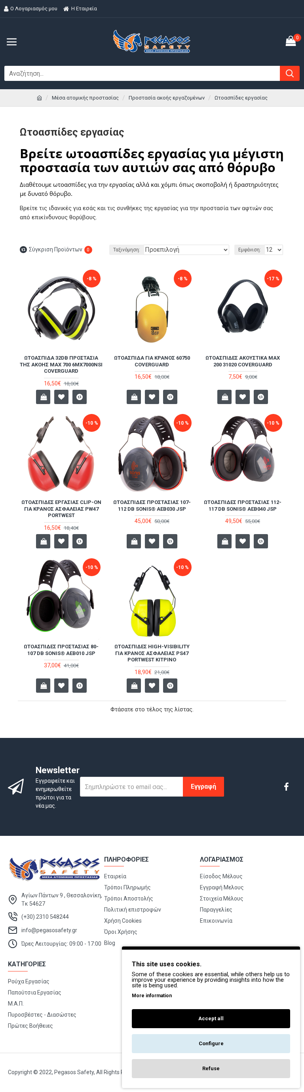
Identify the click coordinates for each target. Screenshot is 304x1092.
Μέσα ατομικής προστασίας (85, 98)
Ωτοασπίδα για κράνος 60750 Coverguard (152, 361)
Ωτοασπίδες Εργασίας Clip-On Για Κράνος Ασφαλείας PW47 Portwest (61, 509)
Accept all (211, 1018)
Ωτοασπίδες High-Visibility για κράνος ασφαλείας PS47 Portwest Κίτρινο (152, 653)
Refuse (211, 1068)
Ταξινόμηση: (126, 250)
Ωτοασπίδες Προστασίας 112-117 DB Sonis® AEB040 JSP (242, 505)
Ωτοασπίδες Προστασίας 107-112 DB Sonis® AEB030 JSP (152, 505)
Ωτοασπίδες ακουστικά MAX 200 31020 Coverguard (242, 361)
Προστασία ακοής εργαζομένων (167, 98)
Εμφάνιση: (249, 250)
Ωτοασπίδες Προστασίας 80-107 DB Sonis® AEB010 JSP (61, 650)
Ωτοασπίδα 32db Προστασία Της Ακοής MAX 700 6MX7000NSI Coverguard (61, 364)
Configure (211, 1043)
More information (152, 995)
